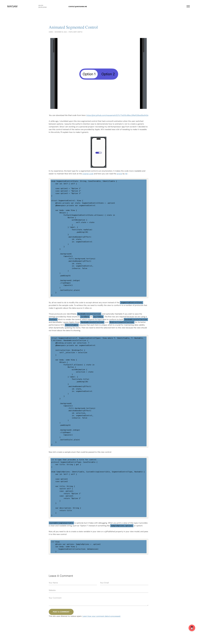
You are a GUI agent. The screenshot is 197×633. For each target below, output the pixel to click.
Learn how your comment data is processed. (101, 616)
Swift (75, 32)
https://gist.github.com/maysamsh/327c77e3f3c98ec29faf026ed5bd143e (117, 115)
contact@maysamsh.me (77, 6)
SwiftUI (79, 32)
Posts (71, 32)
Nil (126, 173)
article (119, 173)
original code (87, 173)
